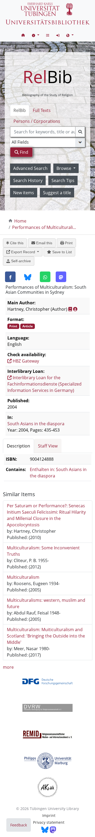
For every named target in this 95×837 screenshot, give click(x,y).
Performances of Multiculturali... (44, 227)
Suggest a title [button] (57, 193)
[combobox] (47, 131)
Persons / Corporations (36, 121)
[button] (35, 35)
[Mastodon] (61, 277)
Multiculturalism (23, 577)
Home (20, 221)
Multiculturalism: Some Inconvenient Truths (43, 551)
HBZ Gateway (25, 361)
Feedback (18, 824)
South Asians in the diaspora (35, 424)
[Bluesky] (28, 277)
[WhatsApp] (45, 277)
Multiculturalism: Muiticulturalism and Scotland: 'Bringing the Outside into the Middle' (46, 636)
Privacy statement (48, 822)
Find (23, 152)
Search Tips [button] (62, 180)
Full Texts (42, 110)
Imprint (48, 815)
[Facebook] (10, 277)
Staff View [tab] (48, 446)
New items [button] (23, 193)
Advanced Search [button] (30, 168)
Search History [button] (27, 180)
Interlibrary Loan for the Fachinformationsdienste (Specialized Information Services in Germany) (44, 384)
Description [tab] (18, 446)
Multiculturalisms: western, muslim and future (46, 603)
